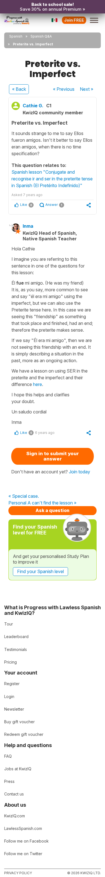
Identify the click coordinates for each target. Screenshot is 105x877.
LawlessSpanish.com (23, 828)
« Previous (63, 89)
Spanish (15, 36)
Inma (28, 226)
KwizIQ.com (14, 815)
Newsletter (14, 709)
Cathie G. (33, 105)
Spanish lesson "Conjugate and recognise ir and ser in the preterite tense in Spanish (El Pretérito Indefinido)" (52, 178)
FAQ (8, 756)
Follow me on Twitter (23, 853)
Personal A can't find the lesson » (42, 503)
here (37, 384)
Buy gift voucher (19, 721)
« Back (19, 89)
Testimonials (15, 649)
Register (12, 683)
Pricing (10, 662)
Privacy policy (18, 873)
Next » (86, 89)
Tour (8, 624)
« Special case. (23, 496)
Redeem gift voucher (23, 734)
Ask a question (52, 510)
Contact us (14, 794)
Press (9, 781)
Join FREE (74, 20)
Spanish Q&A (41, 36)
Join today (79, 471)
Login (9, 696)
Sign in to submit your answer (52, 456)
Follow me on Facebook (26, 841)
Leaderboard (16, 636)
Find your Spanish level (40, 571)
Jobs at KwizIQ (17, 768)
